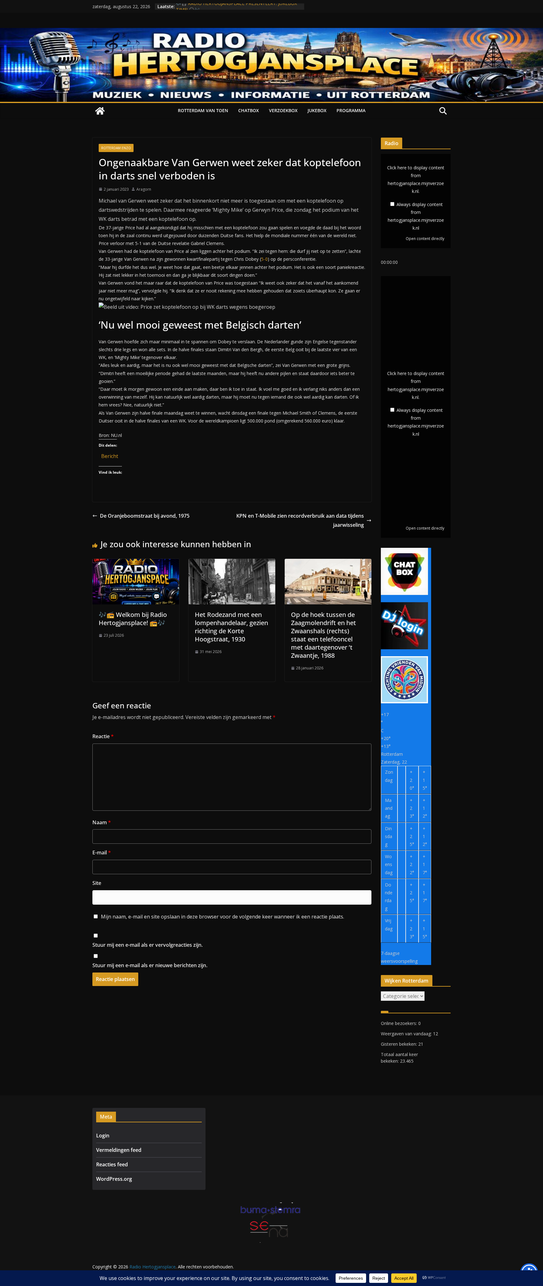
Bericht (109, 455)
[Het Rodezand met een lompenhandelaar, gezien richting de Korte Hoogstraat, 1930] (232, 563)
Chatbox (248, 110)
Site (96, 883)
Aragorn (143, 189)
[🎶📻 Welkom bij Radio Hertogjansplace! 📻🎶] (135, 563)
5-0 (264, 259)
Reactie (103, 736)
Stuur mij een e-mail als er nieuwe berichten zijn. (149, 965)
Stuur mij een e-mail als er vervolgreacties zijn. (147, 944)
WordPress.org (114, 1178)
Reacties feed (112, 1164)
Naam (101, 822)
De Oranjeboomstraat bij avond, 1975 (144, 515)
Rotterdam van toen (203, 110)
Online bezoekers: (399, 1023)
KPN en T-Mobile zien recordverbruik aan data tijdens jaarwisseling (300, 520)
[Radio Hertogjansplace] (271, 32)
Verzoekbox (283, 110)
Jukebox (317, 110)
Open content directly (425, 238)
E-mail (101, 852)
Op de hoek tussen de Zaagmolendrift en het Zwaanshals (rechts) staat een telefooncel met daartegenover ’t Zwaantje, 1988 (323, 635)
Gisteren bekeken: (399, 1044)
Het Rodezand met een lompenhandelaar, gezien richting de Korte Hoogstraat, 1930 (231, 626)
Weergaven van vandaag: (407, 1034)
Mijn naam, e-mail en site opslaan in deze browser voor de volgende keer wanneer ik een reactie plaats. (222, 916)
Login (102, 1135)
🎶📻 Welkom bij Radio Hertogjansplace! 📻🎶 (133, 618)
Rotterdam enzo (116, 148)
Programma (351, 110)
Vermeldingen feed (118, 1150)
